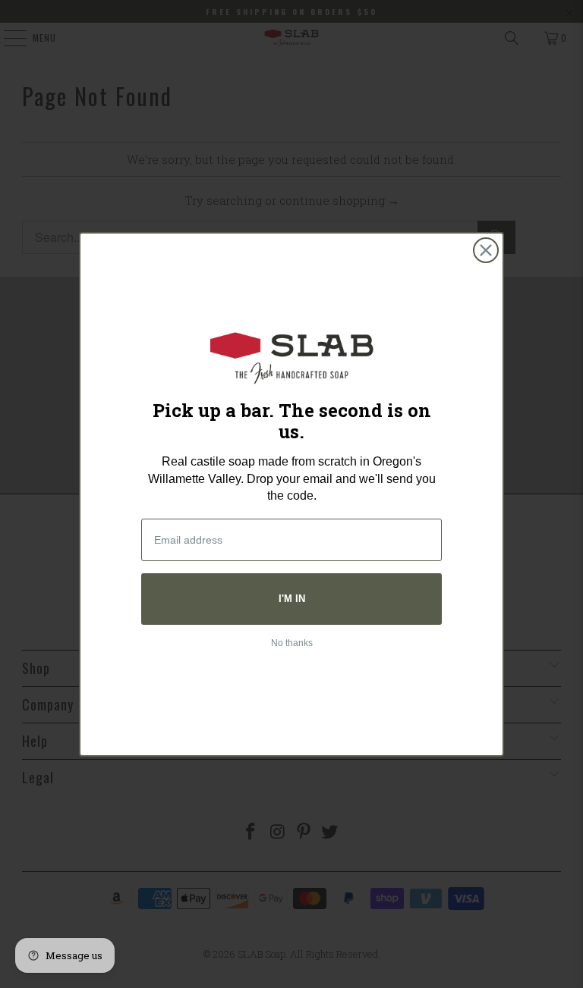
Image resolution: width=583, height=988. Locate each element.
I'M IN (292, 598)
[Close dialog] (486, 250)
